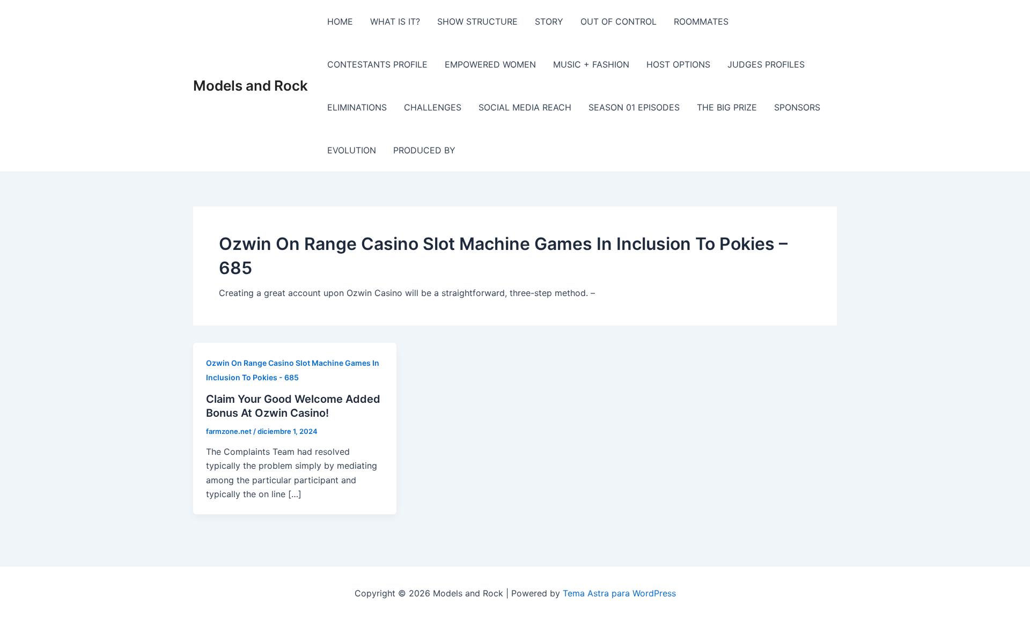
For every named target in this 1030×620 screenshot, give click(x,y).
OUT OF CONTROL (618, 21)
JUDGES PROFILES (766, 64)
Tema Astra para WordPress (619, 593)
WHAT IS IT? (395, 21)
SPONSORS (797, 107)
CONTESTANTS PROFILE (377, 64)
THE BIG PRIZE (727, 107)
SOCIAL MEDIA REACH (525, 107)
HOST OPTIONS (678, 64)
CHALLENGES (432, 107)
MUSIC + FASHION (591, 64)
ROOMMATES (701, 21)
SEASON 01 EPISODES (634, 107)
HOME (340, 21)
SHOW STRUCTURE (477, 21)
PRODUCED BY (424, 150)
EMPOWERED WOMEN (490, 64)
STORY (549, 21)
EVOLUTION (351, 150)
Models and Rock (250, 85)
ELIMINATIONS (357, 107)
